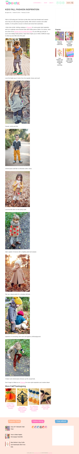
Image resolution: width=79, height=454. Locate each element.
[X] (60, 3)
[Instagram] (63, 3)
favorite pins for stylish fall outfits (23, 31)
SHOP (45, 2)
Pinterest (29, 27)
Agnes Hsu (9, 12)
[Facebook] (57, 3)
